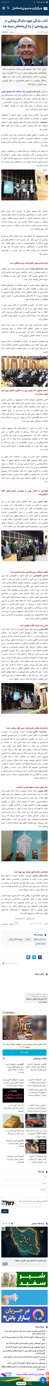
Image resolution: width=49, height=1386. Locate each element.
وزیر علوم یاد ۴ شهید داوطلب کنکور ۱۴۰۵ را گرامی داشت (26, 1363)
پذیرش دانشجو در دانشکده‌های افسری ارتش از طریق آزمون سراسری (24, 1358)
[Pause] (5, 1037)
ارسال (5, 1211)
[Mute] (8, 1037)
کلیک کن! (24, 1052)
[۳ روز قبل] (24, 1242)
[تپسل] (3, 1012)
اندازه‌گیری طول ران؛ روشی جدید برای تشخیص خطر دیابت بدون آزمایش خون (24, 1332)
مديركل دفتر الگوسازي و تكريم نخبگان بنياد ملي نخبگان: (37, 995)
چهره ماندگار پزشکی (15, 939)
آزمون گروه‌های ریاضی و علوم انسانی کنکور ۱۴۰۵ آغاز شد (25, 1343)
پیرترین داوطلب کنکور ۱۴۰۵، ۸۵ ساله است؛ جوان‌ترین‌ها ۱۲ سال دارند (23, 1338)
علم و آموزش (30, 918)
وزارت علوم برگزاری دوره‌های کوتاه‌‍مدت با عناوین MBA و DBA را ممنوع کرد (23, 1368)
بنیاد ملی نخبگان (39, 939)
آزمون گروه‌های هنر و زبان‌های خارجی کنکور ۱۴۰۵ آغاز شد (25, 1347)
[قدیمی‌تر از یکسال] (36, 985)
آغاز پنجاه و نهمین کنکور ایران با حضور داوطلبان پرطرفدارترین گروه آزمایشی (24, 1352)
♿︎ (43, 1380)
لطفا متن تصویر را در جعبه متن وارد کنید (33, 1201)
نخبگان (28, 939)
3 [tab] (6, 1223)
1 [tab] (12, 1223)
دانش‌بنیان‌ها (19, 918)
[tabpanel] (24, 1247)
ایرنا (27, 8)
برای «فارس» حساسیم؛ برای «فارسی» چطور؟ (30, 1260)
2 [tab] (9, 1223)
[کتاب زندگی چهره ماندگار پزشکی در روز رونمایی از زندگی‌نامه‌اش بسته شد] (24, 50)
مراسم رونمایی (40, 943)
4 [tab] (3, 1223)
